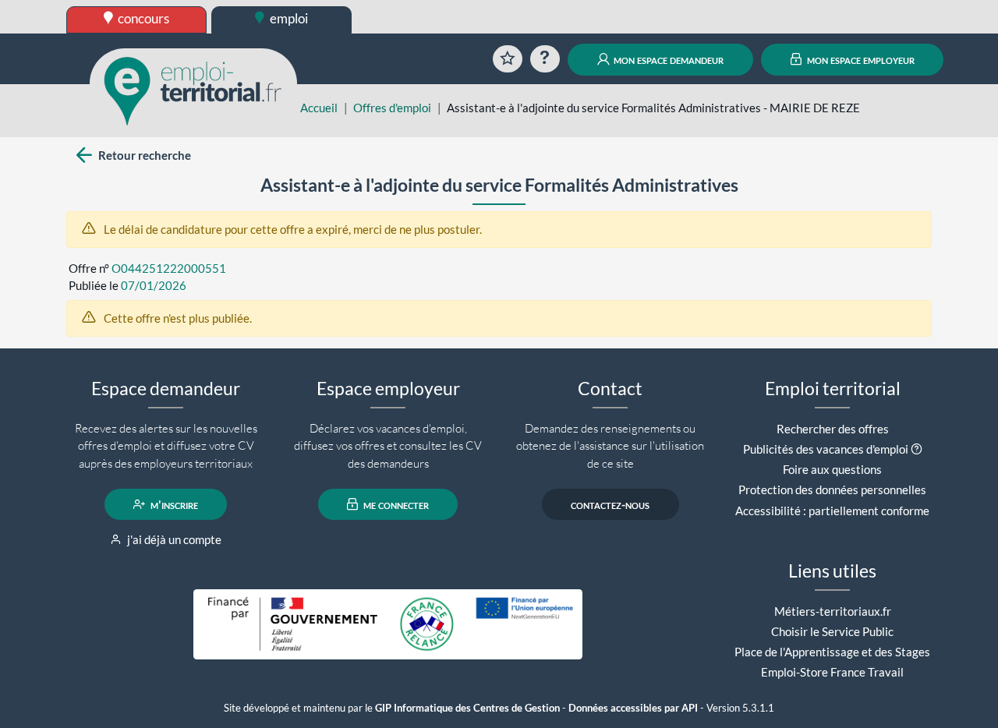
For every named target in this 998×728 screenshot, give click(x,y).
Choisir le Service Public (832, 631)
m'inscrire (173, 504)
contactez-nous (610, 504)
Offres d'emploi (392, 108)
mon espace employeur (860, 59)
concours (142, 18)
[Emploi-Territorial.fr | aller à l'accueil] (193, 90)
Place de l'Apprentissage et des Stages (832, 652)
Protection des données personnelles (832, 489)
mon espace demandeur (667, 59)
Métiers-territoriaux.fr (832, 611)
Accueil (319, 108)
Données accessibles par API (633, 708)
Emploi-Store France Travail (832, 672)
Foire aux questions (832, 469)
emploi (287, 18)
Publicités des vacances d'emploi (825, 449)
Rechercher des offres (833, 429)
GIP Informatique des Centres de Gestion (467, 708)
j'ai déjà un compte (173, 539)
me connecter (395, 504)
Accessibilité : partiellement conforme (832, 511)
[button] (916, 449)
